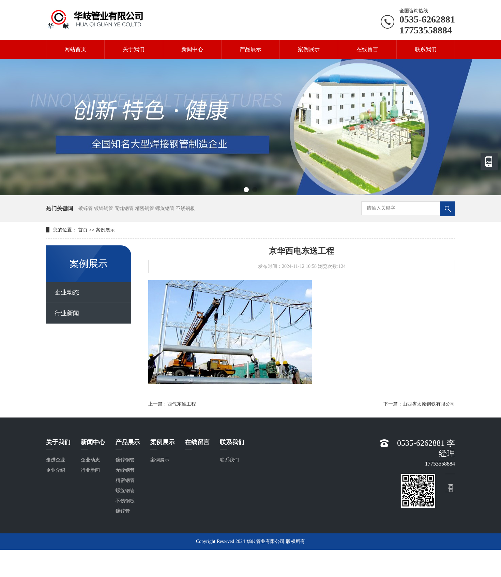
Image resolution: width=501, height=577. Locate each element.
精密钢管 (125, 480)
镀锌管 (123, 511)
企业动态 (67, 292)
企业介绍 (55, 470)
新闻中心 (192, 49)
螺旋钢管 (125, 490)
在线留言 (367, 49)
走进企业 (55, 459)
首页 (83, 229)
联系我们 (426, 49)
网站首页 (75, 49)
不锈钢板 (125, 500)
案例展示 (309, 49)
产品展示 (250, 49)
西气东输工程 (181, 404)
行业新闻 (67, 313)
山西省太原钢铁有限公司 (429, 404)
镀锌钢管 (125, 459)
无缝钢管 (125, 470)
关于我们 (134, 49)
